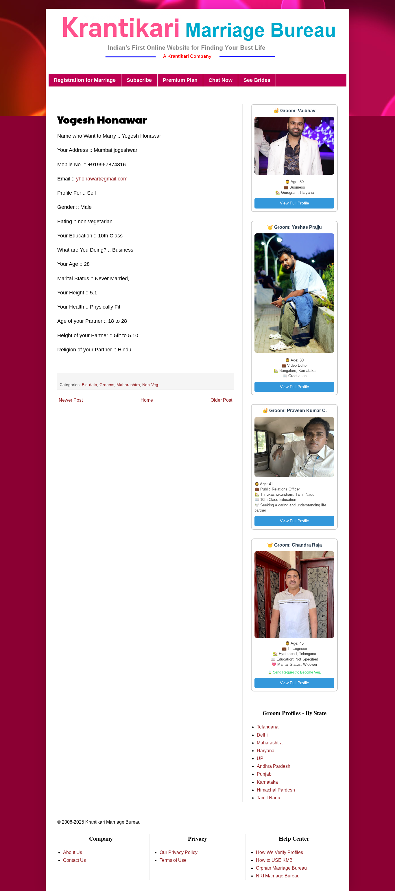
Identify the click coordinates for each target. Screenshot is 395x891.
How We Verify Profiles (279, 852)
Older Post (221, 400)
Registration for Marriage (85, 80)
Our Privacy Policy (179, 852)
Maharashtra (128, 384)
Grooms (106, 384)
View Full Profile (294, 203)
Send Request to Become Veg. (297, 672)
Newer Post (71, 400)
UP (260, 758)
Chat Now (220, 80)
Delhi (262, 735)
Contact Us (74, 860)
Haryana (265, 750)
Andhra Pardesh (273, 766)
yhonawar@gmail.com (102, 179)
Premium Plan (180, 80)
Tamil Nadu (268, 797)
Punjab (264, 774)
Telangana (267, 726)
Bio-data (89, 384)
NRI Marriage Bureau (278, 875)
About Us (72, 852)
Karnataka (267, 782)
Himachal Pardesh (276, 789)
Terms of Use (173, 860)
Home (147, 400)
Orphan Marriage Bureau (281, 868)
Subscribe (139, 80)
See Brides (256, 80)
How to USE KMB (274, 860)
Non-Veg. (150, 384)
